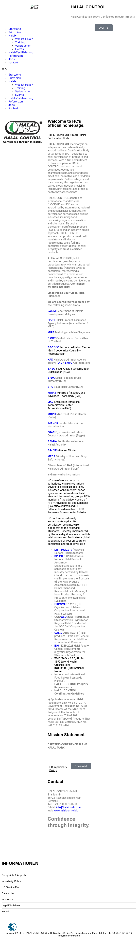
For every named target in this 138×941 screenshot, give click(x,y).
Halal (11, 35)
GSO (64, 616)
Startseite (14, 28)
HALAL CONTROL (88, 7)
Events (19, 49)
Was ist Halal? (24, 39)
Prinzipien (14, 32)
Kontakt (13, 62)
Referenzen (15, 55)
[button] (34, 68)
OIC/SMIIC (60, 604)
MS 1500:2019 (63, 549)
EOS (57, 645)
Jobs (11, 59)
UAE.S (58, 632)
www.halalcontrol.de (66, 810)
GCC (56, 347)
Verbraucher (23, 45)
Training (20, 42)
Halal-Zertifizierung (20, 52)
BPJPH (58, 556)
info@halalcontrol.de (68, 807)
